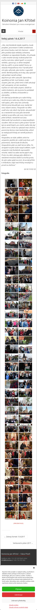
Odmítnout (18, 595)
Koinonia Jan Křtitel (18, 20)
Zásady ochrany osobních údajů (18, 607)
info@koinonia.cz (7, 560)
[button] (34, 568)
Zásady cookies (13, 605)
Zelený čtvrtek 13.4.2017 (14, 537)
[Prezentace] (18, 523)
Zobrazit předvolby (18, 600)
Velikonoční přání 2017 (23, 543)
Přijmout (18, 589)
